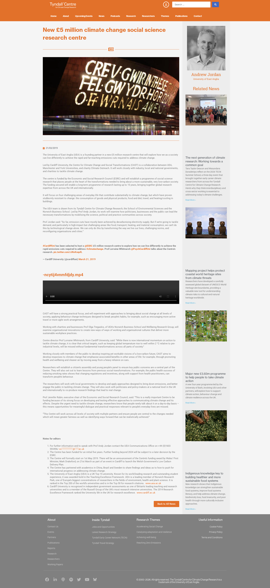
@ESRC (88, 245)
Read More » (190, 200)
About (66, 16)
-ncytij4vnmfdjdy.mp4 (63, 274)
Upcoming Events (83, 16)
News (101, 16)
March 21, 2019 (87, 259)
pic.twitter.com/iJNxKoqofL (67, 252)
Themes (165, 16)
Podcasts (115, 16)
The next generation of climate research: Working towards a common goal (205, 161)
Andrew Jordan (206, 74)
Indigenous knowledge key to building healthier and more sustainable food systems (204, 477)
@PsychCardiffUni (140, 249)
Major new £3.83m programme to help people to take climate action (205, 377)
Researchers (148, 16)
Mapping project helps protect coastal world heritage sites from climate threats (205, 274)
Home (54, 16)
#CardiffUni (49, 245)
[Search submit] (215, 4)
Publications (181, 16)
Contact (198, 16)
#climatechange (94, 249)
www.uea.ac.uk (153, 483)
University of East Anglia (206, 79)
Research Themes (148, 520)
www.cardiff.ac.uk (146, 492)
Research (131, 16)
